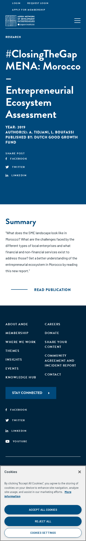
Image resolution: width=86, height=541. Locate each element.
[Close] (79, 472)
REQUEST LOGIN (38, 3)
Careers (53, 324)
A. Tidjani (39, 132)
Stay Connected (27, 392)
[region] (43, 503)
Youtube (20, 441)
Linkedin (18, 175)
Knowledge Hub (21, 377)
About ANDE (17, 324)
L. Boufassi (62, 132)
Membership (17, 333)
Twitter (18, 167)
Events (12, 368)
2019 (21, 127)
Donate (52, 333)
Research (13, 37)
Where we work (21, 342)
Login (16, 3)
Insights (14, 359)
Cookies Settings (43, 532)
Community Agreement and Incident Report (60, 360)
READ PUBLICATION (52, 289)
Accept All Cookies (43, 509)
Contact (53, 374)
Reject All (43, 521)
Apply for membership (28, 9)
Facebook (18, 159)
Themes (12, 351)
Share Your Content (56, 344)
